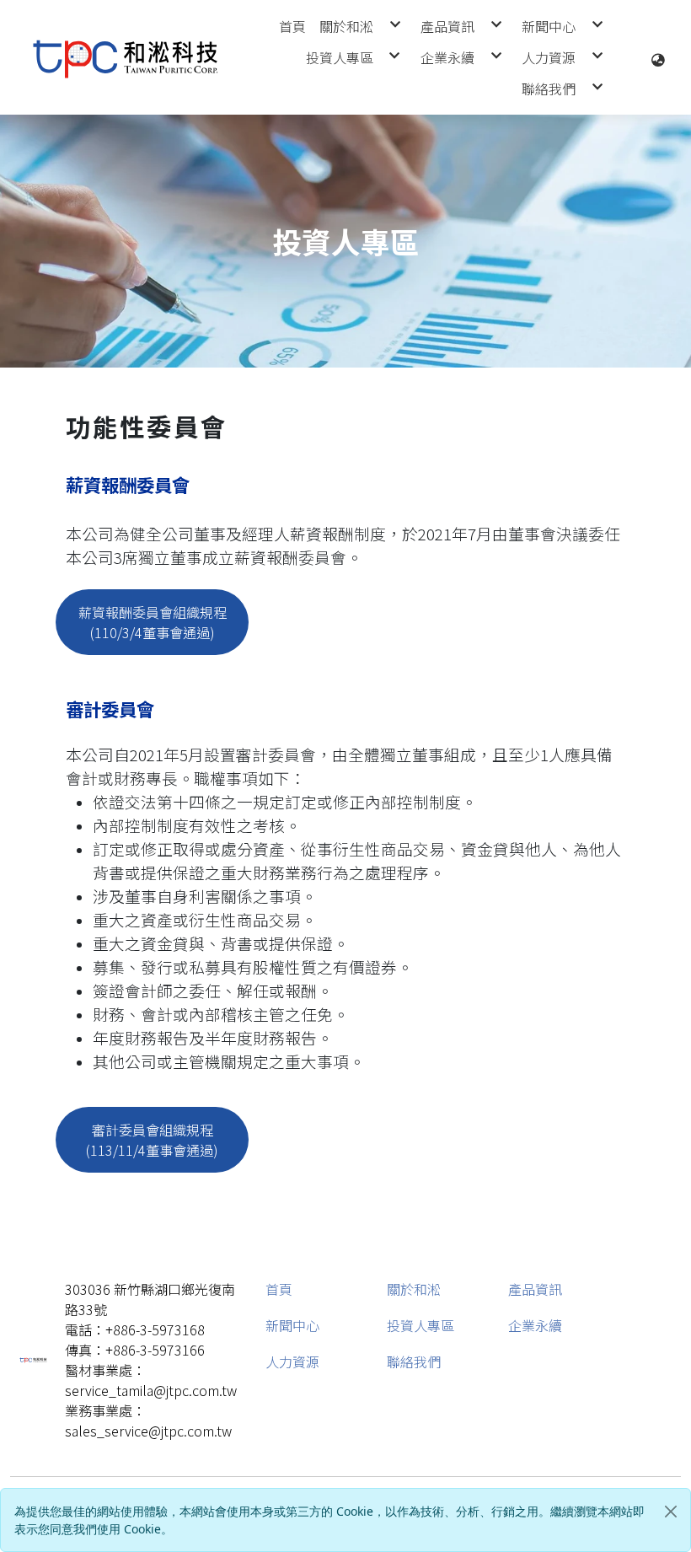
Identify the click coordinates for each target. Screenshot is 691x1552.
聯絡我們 (414, 1361)
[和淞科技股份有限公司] (125, 57)
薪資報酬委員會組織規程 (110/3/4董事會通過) (152, 622)
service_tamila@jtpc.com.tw (151, 1390)
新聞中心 (292, 1325)
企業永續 (535, 1325)
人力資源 (292, 1361)
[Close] (670, 1511)
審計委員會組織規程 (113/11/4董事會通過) (152, 1140)
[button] (658, 57)
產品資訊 (535, 1289)
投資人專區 (420, 1325)
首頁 (278, 1289)
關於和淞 (414, 1289)
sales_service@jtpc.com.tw (148, 1430)
